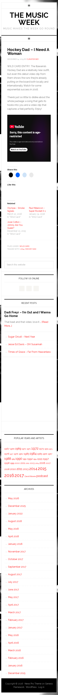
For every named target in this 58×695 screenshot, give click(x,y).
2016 (9, 475)
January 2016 (15, 665)
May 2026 (13, 498)
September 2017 (17, 566)
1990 (18, 458)
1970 (24, 449)
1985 (39, 454)
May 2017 (13, 597)
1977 (11, 454)
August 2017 (15, 574)
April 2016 (13, 642)
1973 (41, 448)
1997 (46, 458)
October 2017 (15, 559)
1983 (26, 453)
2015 (42, 468)
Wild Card (24, 246)
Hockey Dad (30, 249)
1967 (6, 448)
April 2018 (13, 536)
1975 (50, 449)
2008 (7, 469)
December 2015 (16, 673)
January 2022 (15, 513)
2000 (17, 463)
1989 (13, 459)
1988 (7, 458)
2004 (37, 463)
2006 (42, 463)
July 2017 (13, 582)
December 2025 (17, 506)
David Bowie (30, 476)
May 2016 (13, 635)
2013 (26, 469)
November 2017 (17, 551)
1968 (12, 449)
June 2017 (13, 589)
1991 (25, 459)
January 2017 (15, 627)
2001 (22, 463)
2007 (48, 463)
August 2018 (15, 521)
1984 (33, 453)
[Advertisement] (29, 389)
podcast (42, 476)
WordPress (31, 687)
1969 (18, 448)
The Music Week (29, 19)
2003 (32, 463)
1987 (50, 454)
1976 (6, 454)
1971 (29, 449)
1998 (7, 463)
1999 (12, 463)
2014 (22, 249)
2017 (19, 475)
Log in (41, 687)
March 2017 (14, 612)
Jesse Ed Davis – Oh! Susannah (25, 344)
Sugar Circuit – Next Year (21, 336)
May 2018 (13, 528)
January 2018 (15, 544)
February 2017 (15, 620)
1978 (16, 454)
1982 (21, 454)
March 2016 (14, 650)
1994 (35, 459)
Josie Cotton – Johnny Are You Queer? (15, 225)
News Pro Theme (33, 683)
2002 (27, 463)
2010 (13, 469)
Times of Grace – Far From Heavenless (29, 351)
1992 (30, 458)
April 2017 (13, 604)
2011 (19, 469)
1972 (35, 448)
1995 (39, 459)
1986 (45, 454)
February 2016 (16, 658)
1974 (46, 449)
